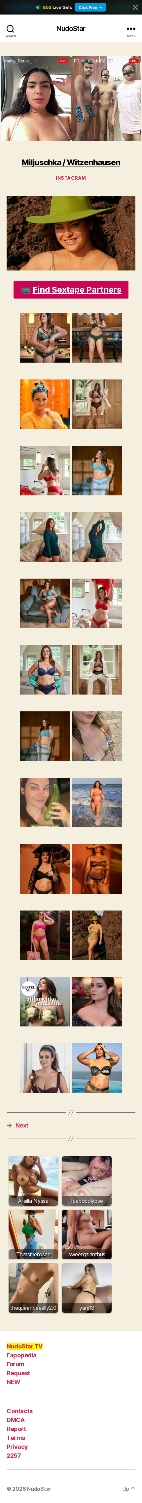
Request (18, 1373)
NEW (13, 1381)
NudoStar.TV (25, 1346)
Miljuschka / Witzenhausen (71, 162)
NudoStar (70, 28)
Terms (16, 1437)
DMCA (15, 1419)
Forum (15, 1364)
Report (16, 1428)
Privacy (17, 1446)
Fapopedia (22, 1355)
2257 (14, 1455)
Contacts (19, 1411)
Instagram (71, 178)
